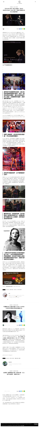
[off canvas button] (3, 1)
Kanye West (11, 289)
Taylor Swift (19, 289)
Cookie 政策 (22, 425)
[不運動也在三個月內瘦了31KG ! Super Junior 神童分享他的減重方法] (14, 316)
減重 (17, 358)
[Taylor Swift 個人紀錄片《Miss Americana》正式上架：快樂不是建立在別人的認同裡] (14, 19)
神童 (19, 358)
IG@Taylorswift (9, 286)
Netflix (15, 289)
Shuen (5, 391)
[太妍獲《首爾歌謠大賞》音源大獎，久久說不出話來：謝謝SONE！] (14, 382)
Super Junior (12, 358)
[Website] (8, 299)
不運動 (16, 358)
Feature (7, 289)
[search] (35, 1)
